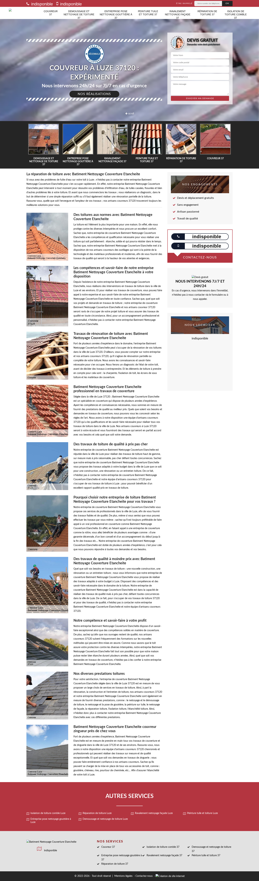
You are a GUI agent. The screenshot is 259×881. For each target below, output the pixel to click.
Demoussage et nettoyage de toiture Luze (105, 819)
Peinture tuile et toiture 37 (148, 13)
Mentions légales (123, 876)
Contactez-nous (144, 876)
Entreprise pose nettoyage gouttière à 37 (116, 14)
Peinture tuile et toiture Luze (202, 813)
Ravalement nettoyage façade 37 (177, 14)
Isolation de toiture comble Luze (47, 813)
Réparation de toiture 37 (207, 13)
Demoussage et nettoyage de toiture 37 (79, 14)
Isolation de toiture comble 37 (236, 14)
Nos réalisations (94, 94)
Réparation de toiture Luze (97, 813)
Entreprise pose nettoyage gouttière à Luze (50, 820)
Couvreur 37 (51, 13)
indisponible (41, 4)
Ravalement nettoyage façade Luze (154, 813)
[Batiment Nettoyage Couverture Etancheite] (25, 13)
